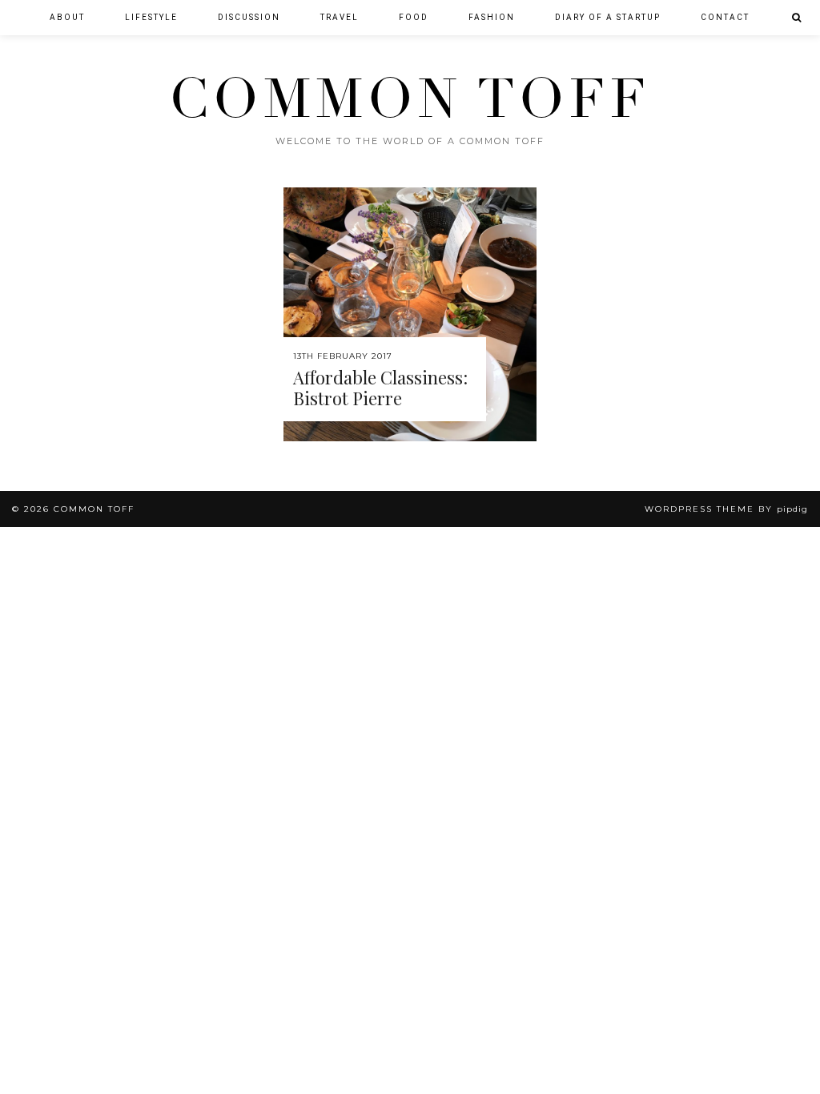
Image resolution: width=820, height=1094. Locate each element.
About (67, 17)
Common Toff (410, 99)
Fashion (491, 17)
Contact (725, 17)
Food (413, 17)
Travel (339, 17)
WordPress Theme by (726, 509)
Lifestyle (151, 17)
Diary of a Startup (608, 17)
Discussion (249, 17)
